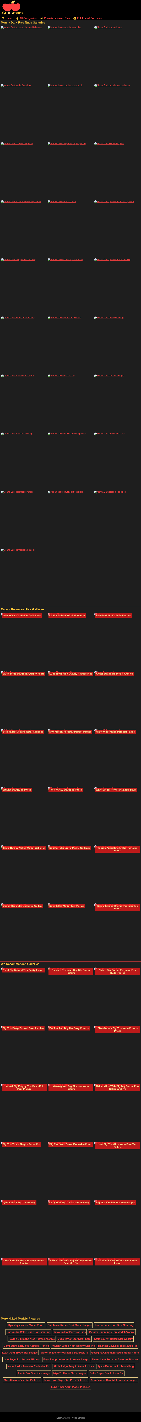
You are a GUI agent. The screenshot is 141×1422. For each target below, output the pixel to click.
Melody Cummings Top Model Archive (112, 1332)
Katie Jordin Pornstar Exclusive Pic (28, 1366)
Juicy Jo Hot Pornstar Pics (70, 1332)
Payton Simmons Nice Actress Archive (32, 1338)
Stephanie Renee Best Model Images (69, 1325)
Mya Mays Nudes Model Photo (26, 1325)
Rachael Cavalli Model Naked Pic (117, 1345)
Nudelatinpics (78, 1418)
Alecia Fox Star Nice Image (34, 1373)
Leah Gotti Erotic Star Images (20, 1352)
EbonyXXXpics (63, 1418)
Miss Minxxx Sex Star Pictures (22, 1380)
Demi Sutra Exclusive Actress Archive (26, 1345)
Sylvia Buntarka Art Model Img (115, 1366)
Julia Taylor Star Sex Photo (74, 1338)
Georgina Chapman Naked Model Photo (115, 1352)
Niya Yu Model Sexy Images (69, 1373)
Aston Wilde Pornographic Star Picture (64, 1352)
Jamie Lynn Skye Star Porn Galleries (65, 1380)
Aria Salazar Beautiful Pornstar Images (114, 1380)
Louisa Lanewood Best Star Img (114, 1325)
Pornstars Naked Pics (57, 18)
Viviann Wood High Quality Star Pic (73, 1345)
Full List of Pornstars (89, 18)
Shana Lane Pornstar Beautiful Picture (115, 1359)
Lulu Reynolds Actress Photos (21, 1359)
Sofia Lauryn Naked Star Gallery (113, 1338)
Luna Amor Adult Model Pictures (70, 1386)
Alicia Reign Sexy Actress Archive (73, 1366)
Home (8, 18)
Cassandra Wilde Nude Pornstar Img (28, 1332)
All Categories (27, 18)
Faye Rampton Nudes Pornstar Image (65, 1359)
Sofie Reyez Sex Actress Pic (106, 1373)
